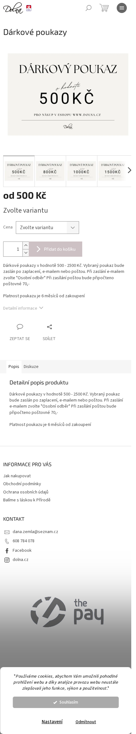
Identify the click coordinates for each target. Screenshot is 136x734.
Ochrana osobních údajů (25, 492)
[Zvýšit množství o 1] (25, 245)
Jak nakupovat (17, 476)
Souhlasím (68, 702)
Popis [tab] (14, 367)
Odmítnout (86, 722)
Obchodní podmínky (22, 484)
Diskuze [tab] (31, 367)
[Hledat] (88, 8)
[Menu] (121, 8)
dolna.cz (20, 560)
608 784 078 (23, 541)
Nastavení (52, 721)
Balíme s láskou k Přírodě (27, 500)
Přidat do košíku (60, 249)
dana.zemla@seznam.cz (35, 532)
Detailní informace (20, 308)
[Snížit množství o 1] (25, 252)
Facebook (22, 550)
